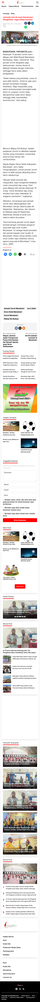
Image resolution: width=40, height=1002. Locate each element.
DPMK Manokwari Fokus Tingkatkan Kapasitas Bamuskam (10, 364)
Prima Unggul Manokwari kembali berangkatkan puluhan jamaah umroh (11, 357)
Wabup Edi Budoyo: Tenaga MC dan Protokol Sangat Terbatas (29, 371)
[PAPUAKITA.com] (20, 2)
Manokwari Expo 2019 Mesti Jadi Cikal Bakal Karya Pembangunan (28, 378)
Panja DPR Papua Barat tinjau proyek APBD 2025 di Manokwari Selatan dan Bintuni (25, 658)
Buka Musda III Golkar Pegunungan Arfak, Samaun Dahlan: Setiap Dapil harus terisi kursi (21, 906)
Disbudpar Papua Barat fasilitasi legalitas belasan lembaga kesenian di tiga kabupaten (24, 677)
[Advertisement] (20, 124)
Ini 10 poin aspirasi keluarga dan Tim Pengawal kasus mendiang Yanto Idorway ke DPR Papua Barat (18, 611)
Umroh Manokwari (11, 315)
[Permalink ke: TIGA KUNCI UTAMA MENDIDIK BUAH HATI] (11, 570)
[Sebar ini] (25, 23)
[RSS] (23, 328)
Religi (4, 26)
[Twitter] (20, 328)
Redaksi (6, 955)
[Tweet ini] (29, 23)
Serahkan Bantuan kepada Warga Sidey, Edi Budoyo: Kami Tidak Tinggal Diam (11, 371)
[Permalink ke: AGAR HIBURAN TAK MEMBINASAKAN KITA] (29, 426)
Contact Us (7, 977)
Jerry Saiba (31, 308)
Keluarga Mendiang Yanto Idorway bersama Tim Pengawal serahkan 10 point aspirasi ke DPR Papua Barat (21, 894)
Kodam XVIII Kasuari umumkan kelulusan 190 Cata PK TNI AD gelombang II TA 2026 (22, 668)
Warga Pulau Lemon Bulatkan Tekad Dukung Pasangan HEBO (28, 357)
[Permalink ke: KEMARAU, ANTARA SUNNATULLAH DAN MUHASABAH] (11, 426)
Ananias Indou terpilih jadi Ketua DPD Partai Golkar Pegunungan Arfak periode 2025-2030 (20, 913)
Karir (5, 940)
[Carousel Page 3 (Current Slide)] (20, 616)
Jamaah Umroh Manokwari (14, 308)
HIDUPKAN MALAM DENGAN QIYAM (26, 451)
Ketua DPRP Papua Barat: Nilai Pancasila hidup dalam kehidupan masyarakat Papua (23, 687)
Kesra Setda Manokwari (13, 312)
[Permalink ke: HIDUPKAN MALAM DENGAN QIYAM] (29, 443)
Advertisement (9, 974)
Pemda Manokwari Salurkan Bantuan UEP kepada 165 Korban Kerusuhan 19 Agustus (10, 378)
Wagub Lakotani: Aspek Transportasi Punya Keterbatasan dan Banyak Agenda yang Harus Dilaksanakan (10, 340)
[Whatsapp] (25, 27)
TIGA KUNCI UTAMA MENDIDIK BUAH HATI (9, 578)
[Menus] (3, 2)
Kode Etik (6, 944)
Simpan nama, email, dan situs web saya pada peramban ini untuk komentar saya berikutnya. (19, 502)
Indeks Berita (8, 937)
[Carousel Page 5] (25, 616)
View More (20, 586)
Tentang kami (8, 951)
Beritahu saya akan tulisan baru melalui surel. (19, 514)
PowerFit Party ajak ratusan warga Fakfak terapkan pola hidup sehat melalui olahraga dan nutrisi (20, 888)
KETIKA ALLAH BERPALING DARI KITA (11, 440)
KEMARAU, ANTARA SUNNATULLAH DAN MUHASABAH (9, 434)
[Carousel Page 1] (15, 616)
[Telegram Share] (32, 23)
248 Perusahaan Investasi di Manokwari (31, 336)
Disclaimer (7, 970)
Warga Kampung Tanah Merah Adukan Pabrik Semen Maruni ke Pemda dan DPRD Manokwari (29, 364)
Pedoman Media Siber (12, 947)
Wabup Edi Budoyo (11, 319)
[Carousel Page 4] (22, 616)
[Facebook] (16, 328)
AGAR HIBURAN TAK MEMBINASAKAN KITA (27, 434)
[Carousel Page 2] (18, 616)
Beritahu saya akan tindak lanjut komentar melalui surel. (16, 508)
